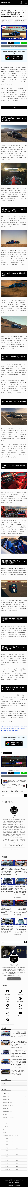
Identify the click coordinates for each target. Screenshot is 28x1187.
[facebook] (9, 845)
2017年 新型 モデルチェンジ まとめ (12, 1136)
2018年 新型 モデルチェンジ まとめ (12, 1139)
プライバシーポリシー (13, 1179)
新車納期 (6, 1099)
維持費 (5, 1108)
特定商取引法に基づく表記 (10, 1180)
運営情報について (19, 1180)
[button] (4, 43)
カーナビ (6, 1121)
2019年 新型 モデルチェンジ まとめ (12, 1142)
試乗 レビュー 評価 (8, 1117)
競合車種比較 (7, 1111)
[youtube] (22, 845)
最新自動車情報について (14, 979)
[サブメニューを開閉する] (25, 1094)
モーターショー (7, 1129)
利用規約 (20, 1179)
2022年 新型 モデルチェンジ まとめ (12, 1151)
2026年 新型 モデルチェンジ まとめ (12, 1163)
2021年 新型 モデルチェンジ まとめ (12, 1148)
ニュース (6, 1123)
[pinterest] (19, 845)
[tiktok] (17, 845)
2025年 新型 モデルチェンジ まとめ (12, 1160)
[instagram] (14, 845)
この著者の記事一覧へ (14, 849)
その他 (5, 1133)
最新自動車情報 (5, 2)
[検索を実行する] (25, 795)
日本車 (6, 1093)
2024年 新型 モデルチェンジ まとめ (12, 1157)
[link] (6, 845)
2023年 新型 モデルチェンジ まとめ (12, 1154)
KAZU (14, 815)
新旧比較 (6, 1114)
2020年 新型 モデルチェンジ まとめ (12, 1145)
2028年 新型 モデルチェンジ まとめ (12, 1169)
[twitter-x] (11, 845)
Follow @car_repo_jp (10, 763)
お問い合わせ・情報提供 (14, 1182)
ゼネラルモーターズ (7, 16)
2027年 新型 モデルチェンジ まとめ (12, 1166)
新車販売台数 (7, 1102)
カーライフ (6, 1127)
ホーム (7, 1179)
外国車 (6, 1096)
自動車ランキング (8, 1105)
